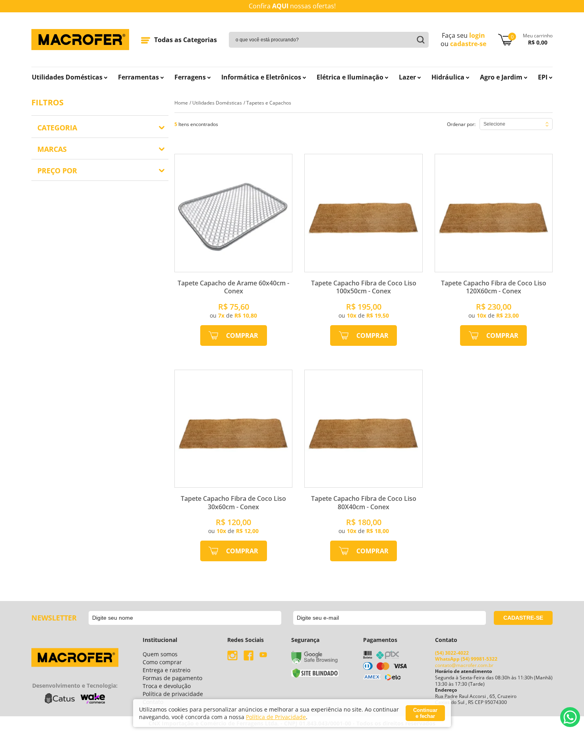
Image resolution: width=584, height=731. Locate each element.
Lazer (407, 77)
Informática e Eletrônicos (261, 77)
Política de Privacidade (276, 717)
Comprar (242, 335)
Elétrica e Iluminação (350, 77)
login (477, 35)
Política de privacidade (173, 694)
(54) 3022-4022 (452, 653)
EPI (542, 77)
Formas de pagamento (172, 678)
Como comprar (162, 662)
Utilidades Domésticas (67, 77)
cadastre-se (468, 44)
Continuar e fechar (425, 713)
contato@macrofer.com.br (464, 665)
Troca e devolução (167, 686)
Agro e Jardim (501, 77)
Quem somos (160, 654)
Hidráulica (447, 77)
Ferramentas (138, 77)
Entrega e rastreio (166, 670)
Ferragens (190, 77)
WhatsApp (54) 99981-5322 (466, 658)
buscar (418, 40)
